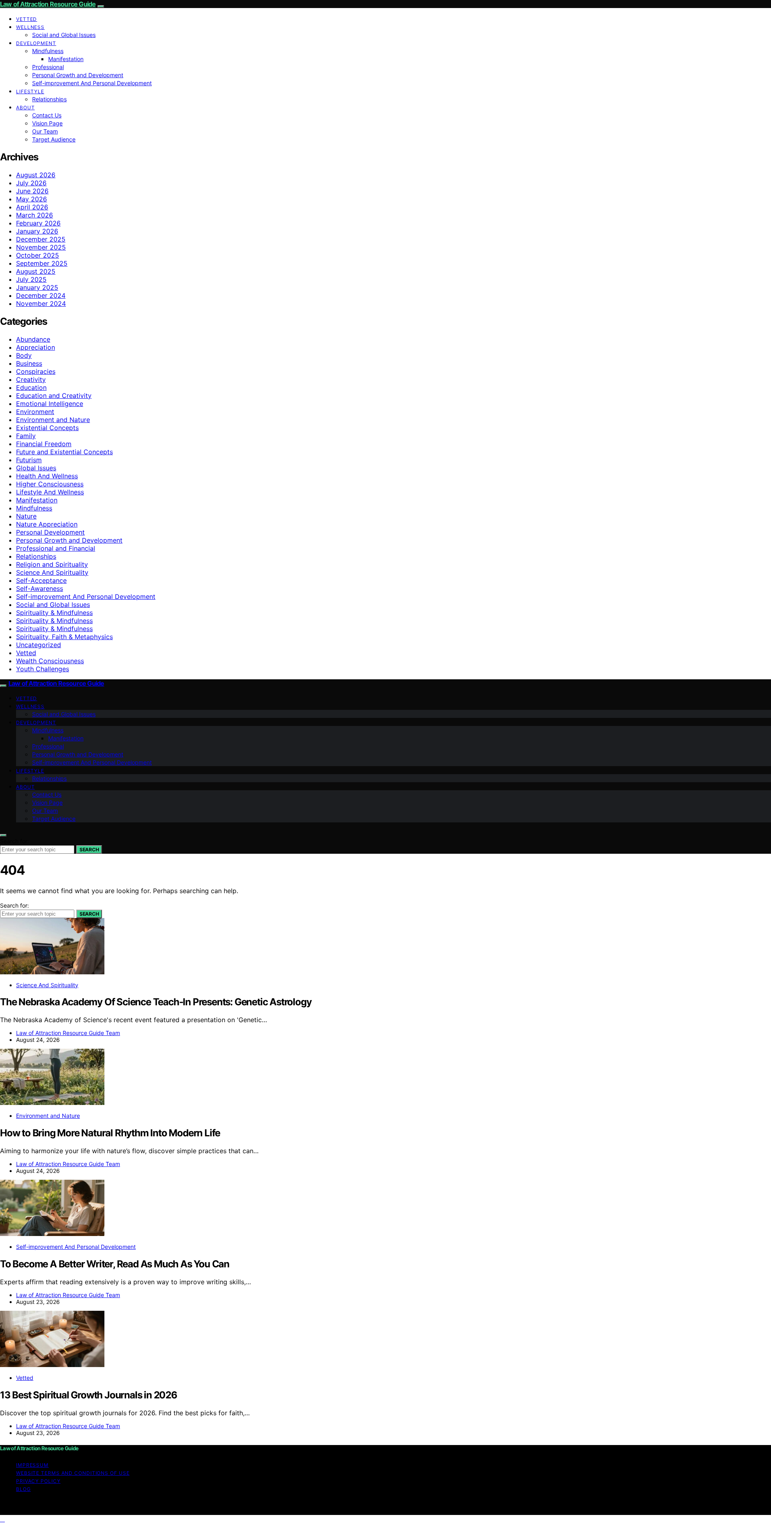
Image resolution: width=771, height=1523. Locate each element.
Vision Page (47, 123)
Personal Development (50, 532)
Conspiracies (35, 371)
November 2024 (41, 303)
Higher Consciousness (50, 484)
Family (26, 436)
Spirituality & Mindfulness (54, 613)
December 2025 (40, 239)
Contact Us (46, 115)
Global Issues (36, 468)
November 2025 (41, 247)
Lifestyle (30, 91)
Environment (35, 412)
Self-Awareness (39, 588)
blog (23, 1489)
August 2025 (35, 271)
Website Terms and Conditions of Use (73, 1473)
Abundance (33, 339)
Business (29, 363)
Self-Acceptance (41, 580)
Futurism (29, 460)
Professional (48, 67)
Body (24, 355)
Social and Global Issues (64, 34)
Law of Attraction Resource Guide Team (68, 1032)
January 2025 (37, 287)
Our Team (45, 131)
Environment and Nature (53, 420)
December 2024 (40, 295)
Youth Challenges (42, 669)
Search (89, 850)
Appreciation (35, 347)
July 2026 (31, 183)
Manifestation (66, 58)
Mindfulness (47, 50)
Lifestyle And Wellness (50, 492)
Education (31, 387)
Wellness (30, 27)
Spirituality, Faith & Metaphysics (64, 637)
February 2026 (38, 223)
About (25, 108)
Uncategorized (38, 645)
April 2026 (32, 207)
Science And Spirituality (52, 572)
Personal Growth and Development (77, 75)
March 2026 (34, 215)
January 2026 (37, 231)
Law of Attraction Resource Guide (48, 4)
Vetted (26, 19)
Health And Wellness (47, 476)
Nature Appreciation (47, 524)
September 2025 (41, 263)
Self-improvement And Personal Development (92, 83)
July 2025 (31, 279)
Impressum (32, 1465)
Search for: (14, 841)
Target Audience (53, 139)
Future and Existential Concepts (64, 452)
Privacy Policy (38, 1481)
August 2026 (35, 175)
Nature (26, 516)
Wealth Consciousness (50, 661)
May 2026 (31, 199)
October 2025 (37, 255)
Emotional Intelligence (49, 404)
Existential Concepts (47, 428)
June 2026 (32, 191)
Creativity (31, 379)
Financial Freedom (43, 444)
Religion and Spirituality (52, 564)
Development (36, 43)
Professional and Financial (55, 548)
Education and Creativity (54, 396)
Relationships (49, 99)
